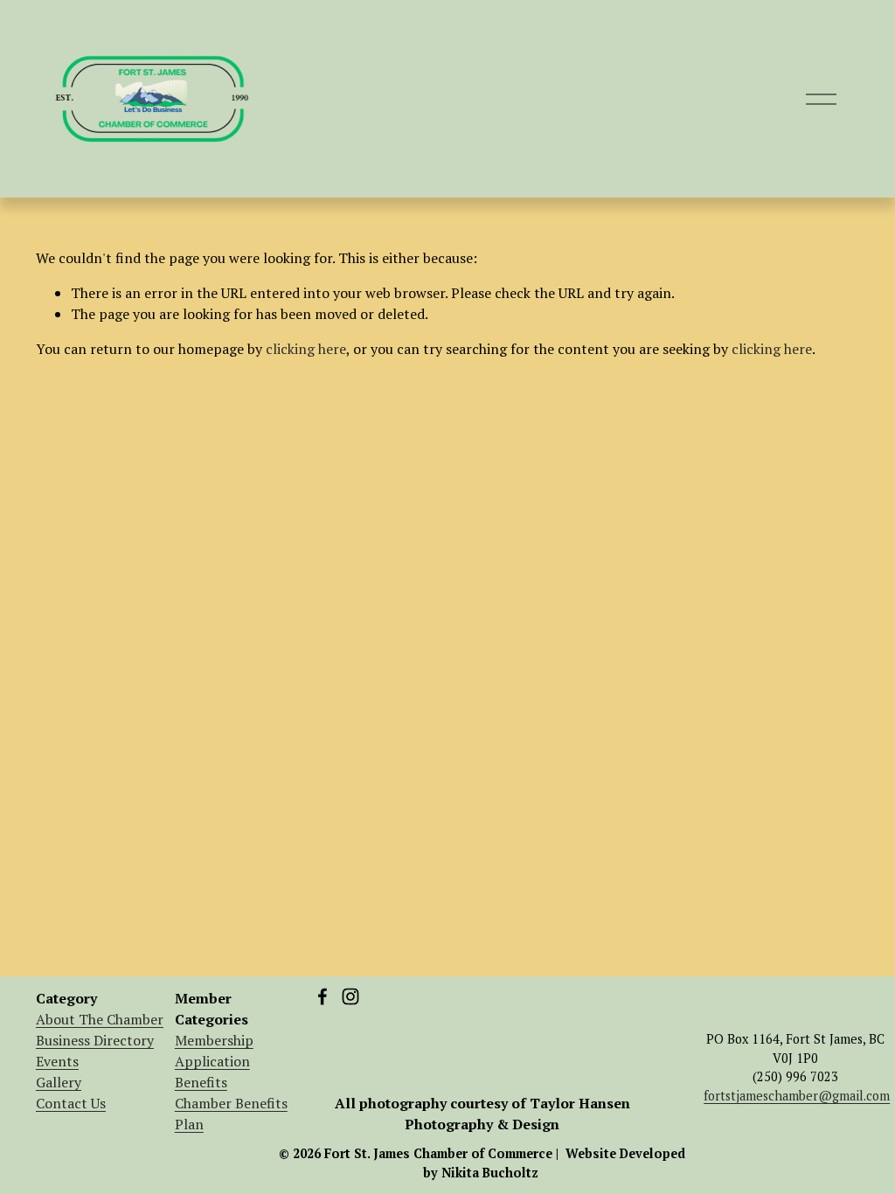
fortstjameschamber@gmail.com (797, 1095)
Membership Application (214, 1051)
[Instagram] (350, 996)
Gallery (58, 1082)
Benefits (201, 1082)
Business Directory (95, 1040)
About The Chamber (99, 1019)
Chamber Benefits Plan (231, 1113)
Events (57, 1061)
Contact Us (71, 1103)
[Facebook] (322, 996)
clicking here (306, 348)
